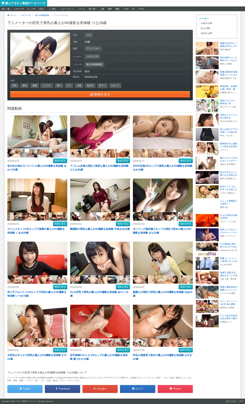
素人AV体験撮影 (94, 64)
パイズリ (47, 85)
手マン (102, 85)
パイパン (81, 9)
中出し (42, 9)
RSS (241, 401)
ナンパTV (31, 9)
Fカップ (115, 85)
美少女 (90, 85)
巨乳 (14, 85)
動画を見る (60, 161)
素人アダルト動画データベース (25, 3)
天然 (79, 85)
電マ (59, 85)
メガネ (126, 9)
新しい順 (6, 9)
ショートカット (67, 9)
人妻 (102, 9)
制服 (117, 9)
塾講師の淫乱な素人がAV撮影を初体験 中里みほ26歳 (100, 228)
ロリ (69, 85)
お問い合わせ (231, 401)
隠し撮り (93, 9)
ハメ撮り (52, 9)
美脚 (34, 85)
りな (89, 35)
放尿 (110, 9)
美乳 (24, 85)
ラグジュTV (206, 33)
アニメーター (93, 48)
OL (133, 9)
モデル (141, 9)
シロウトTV (18, 9)
